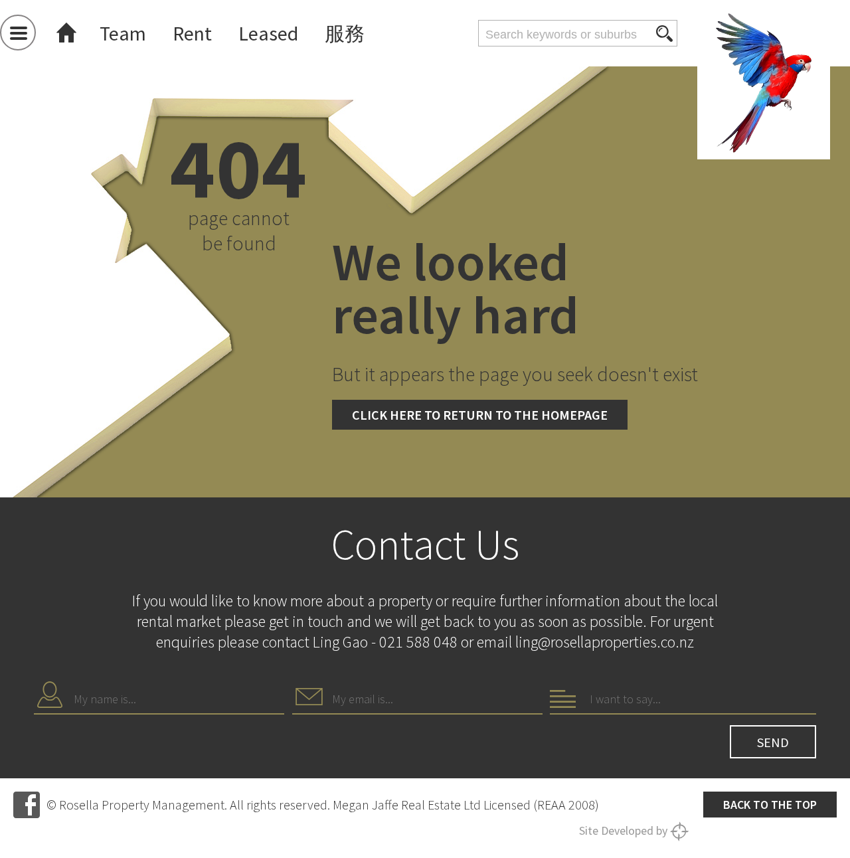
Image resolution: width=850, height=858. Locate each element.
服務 (345, 33)
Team (123, 33)
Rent (192, 33)
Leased (268, 33)
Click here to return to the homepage (480, 414)
